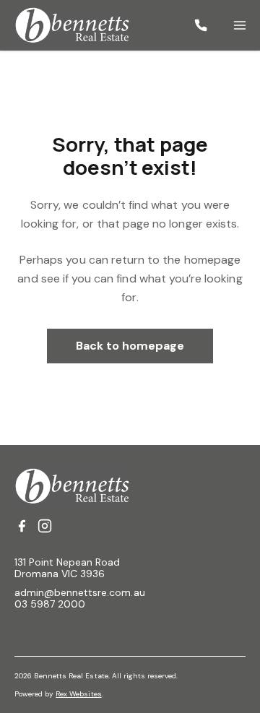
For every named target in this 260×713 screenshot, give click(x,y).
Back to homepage (130, 345)
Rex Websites (78, 694)
